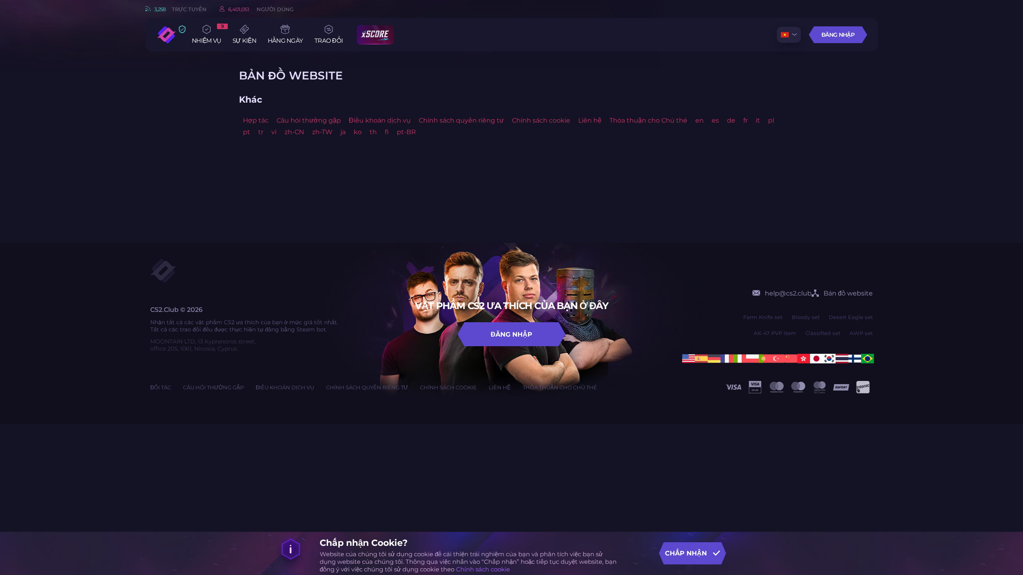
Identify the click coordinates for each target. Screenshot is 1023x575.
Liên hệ (589, 120)
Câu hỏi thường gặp (309, 120)
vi (274, 132)
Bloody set (806, 317)
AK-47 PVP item (775, 333)
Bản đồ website (848, 293)
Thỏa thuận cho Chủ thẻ (648, 120)
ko (358, 132)
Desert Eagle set (851, 317)
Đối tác (160, 387)
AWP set (861, 333)
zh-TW (322, 132)
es (715, 120)
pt (246, 132)
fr (745, 120)
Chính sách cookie (483, 569)
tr (260, 132)
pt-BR (406, 132)
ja (343, 132)
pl (771, 120)
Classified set (822, 333)
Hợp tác (256, 120)
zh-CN (294, 132)
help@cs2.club (788, 293)
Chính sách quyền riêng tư (461, 120)
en (699, 120)
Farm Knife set (762, 317)
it (758, 120)
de (731, 120)
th (373, 132)
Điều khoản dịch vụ (380, 120)
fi (387, 132)
